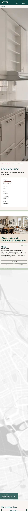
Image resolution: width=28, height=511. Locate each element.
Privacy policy (23, 245)
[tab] (4, 2)
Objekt (3, 6)
